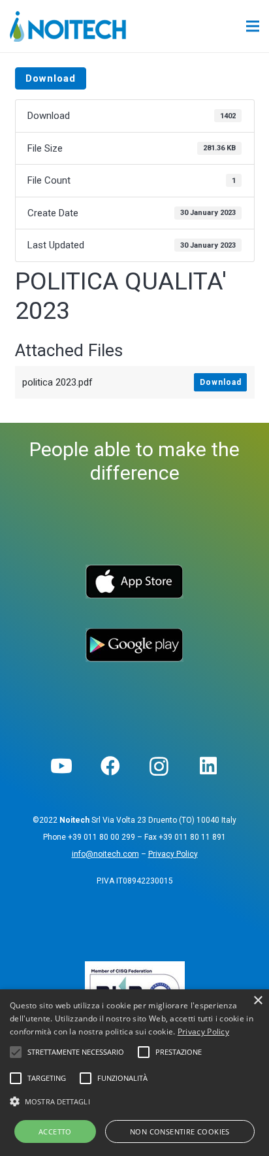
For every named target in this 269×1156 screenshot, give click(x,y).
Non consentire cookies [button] (180, 1131)
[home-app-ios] (135, 582)
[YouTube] (61, 766)
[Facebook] (110, 766)
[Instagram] (158, 766)
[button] (134, 1101)
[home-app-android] (135, 645)
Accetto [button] (55, 1131)
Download (50, 78)
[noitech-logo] (68, 26)
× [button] (257, 1001)
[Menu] (252, 26)
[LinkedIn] (207, 766)
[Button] (221, 26)
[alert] (134, 1072)
